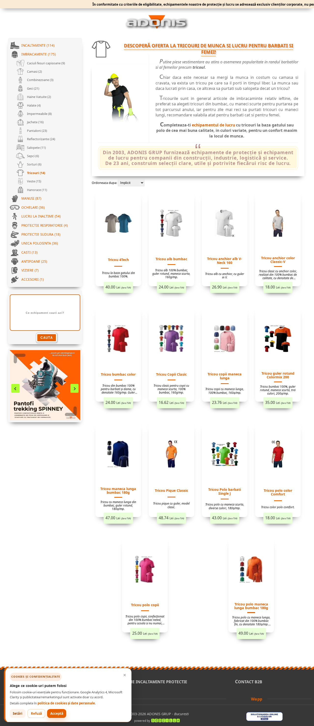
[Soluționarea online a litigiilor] (264, 719)
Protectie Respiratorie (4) (44, 225)
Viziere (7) (30, 270)
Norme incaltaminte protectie (153, 682)
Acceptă (56, 713)
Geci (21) (32, 88)
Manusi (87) (31, 198)
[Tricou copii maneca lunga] (224, 339)
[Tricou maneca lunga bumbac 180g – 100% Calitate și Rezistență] (118, 454)
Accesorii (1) (32, 279)
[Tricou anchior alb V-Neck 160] (224, 224)
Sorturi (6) (33, 164)
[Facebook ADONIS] (233, 698)
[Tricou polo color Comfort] (278, 454)
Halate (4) (33, 105)
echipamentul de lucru (213, 125)
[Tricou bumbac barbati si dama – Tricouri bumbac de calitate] (118, 339)
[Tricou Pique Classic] (171, 454)
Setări (17, 713)
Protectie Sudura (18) (40, 234)
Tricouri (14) (35, 173)
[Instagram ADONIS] (247, 698)
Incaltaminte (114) (37, 45)
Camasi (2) (34, 71)
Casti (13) (29, 252)
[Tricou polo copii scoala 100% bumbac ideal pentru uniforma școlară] (145, 570)
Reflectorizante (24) (40, 139)
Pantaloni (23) (36, 130)
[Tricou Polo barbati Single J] (224, 455)
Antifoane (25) (34, 261)
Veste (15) (33, 181)
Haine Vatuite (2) (38, 97)
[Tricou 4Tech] (118, 224)
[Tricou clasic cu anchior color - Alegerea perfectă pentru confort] (277, 224)
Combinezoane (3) (39, 80)
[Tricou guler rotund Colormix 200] (277, 339)
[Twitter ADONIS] (240, 698)
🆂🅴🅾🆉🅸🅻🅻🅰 (165, 720)
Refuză (36, 713)
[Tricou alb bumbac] (171, 224)
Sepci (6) (32, 156)
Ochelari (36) (33, 207)
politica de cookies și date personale (66, 703)
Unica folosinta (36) (39, 243)
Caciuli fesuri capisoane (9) (45, 63)
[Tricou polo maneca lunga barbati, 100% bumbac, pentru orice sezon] (251, 570)
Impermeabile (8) (39, 113)
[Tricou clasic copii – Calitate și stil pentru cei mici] (171, 339)
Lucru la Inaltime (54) (41, 216)
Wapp (256, 699)
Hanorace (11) (36, 190)
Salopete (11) (36, 147)
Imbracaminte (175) (38, 54)
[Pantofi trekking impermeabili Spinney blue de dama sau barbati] (45, 385)
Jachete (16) (35, 122)
